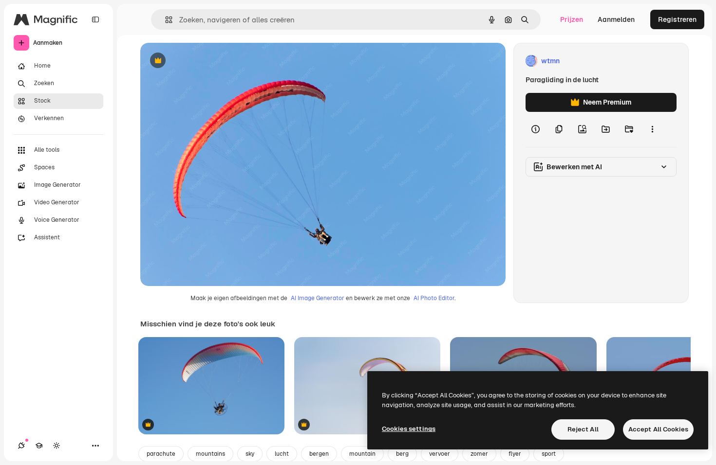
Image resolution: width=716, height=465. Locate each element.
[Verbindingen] (21, 445)
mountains (210, 454)
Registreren (677, 19)
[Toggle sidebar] (95, 19)
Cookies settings (408, 429)
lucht (282, 454)
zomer (479, 454)
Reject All (583, 429)
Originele (204, 61)
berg (402, 454)
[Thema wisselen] (56, 445)
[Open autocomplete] (164, 19)
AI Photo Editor (434, 298)
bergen (319, 454)
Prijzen (571, 19)
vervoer (439, 454)
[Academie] (39, 445)
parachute (161, 454)
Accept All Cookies (658, 429)
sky (249, 454)
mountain (362, 454)
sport (549, 454)
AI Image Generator (317, 298)
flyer (515, 454)
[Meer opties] (652, 129)
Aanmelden (616, 19)
